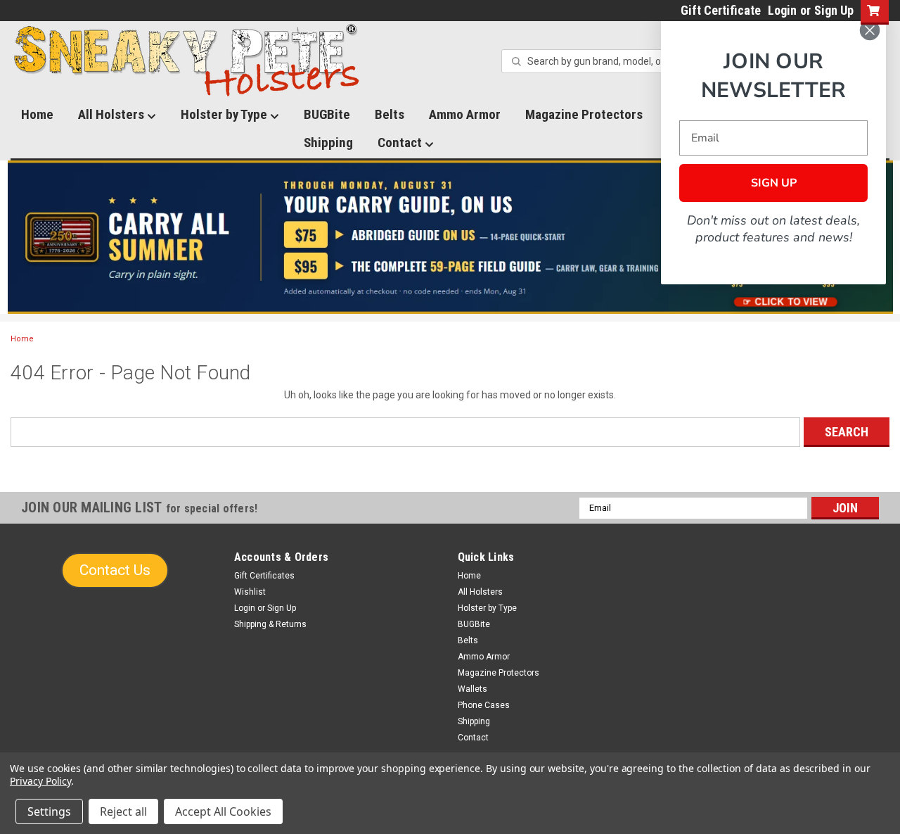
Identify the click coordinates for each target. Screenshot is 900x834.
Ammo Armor (465, 114)
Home (37, 114)
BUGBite (327, 114)
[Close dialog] (869, 30)
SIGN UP (774, 183)
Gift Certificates (264, 576)
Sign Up (834, 10)
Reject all (123, 811)
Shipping (328, 142)
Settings (49, 811)
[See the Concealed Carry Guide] (450, 237)
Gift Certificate (721, 10)
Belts (389, 114)
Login (782, 10)
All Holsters (112, 114)
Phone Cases (484, 705)
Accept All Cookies (223, 811)
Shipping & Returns (270, 624)
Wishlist (250, 592)
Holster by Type (225, 114)
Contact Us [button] (114, 570)
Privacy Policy (40, 781)
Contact (401, 142)
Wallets (472, 689)
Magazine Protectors (584, 114)
